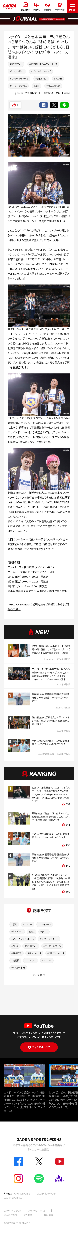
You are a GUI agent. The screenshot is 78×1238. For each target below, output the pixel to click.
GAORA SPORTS (22, 1193)
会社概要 (28, 1214)
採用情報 (48, 1214)
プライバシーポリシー (38, 1210)
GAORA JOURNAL (13, 1197)
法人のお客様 (10, 1214)
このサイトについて (13, 1210)
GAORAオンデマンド (46, 1193)
